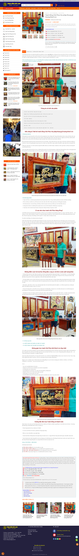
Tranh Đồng (41, 554)
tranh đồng (50, 54)
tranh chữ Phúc (55, 355)
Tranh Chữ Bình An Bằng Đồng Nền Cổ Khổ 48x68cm (41, 516)
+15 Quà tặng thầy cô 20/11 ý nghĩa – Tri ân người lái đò (12, 168)
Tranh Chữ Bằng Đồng (53, 13)
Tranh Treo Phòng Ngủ (71, 43)
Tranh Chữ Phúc (61, 13)
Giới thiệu (28, 8)
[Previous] (24, 23)
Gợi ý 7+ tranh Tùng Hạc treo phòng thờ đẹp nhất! (12, 179)
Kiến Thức (40, 8)
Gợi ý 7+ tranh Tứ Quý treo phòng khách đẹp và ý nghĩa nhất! (13, 176)
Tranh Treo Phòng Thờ (48, 44)
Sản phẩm (33, 8)
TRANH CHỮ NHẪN (31, 343)
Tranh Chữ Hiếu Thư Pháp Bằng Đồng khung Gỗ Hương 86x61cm (28, 516)
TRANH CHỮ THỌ (31, 345)
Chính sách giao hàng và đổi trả (13, 164)
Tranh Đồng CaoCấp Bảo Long (63, 530)
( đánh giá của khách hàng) (55, 19)
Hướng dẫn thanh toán (38, 51)
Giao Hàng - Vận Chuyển (32, 531)
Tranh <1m (50, 42)
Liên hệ (58, 8)
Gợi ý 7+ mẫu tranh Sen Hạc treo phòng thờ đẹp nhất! (13, 172)
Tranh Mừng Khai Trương (70, 42)
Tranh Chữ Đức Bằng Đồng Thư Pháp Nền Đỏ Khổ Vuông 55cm (55, 516)
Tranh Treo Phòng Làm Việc (62, 43)
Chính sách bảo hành (32, 529)
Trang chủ (22, 8)
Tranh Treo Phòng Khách (54, 43)
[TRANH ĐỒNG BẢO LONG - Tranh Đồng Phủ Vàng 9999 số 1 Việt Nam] (11, 4)
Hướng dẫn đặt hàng (67, 0)
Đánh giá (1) (29, 51)
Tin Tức (45, 8)
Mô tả (24, 51)
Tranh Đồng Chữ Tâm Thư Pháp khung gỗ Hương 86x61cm (68, 516)
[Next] (42, 23)
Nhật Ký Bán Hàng (52, 8)
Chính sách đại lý (60, 0)
